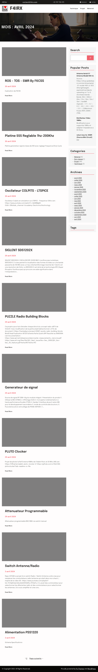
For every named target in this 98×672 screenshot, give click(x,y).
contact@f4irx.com (30, 2)
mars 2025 (78, 205)
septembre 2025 (80, 192)
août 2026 (78, 178)
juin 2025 (77, 199)
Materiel (77, 157)
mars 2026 (78, 185)
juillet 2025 (78, 196)
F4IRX (16, 8)
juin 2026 (77, 182)
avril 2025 (77, 203)
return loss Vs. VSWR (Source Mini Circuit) (84, 136)
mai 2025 (77, 201)
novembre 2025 (80, 189)
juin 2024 (77, 217)
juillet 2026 (78, 180)
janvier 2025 (78, 208)
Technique (78, 164)
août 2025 (78, 194)
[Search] (90, 57)
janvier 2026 (78, 187)
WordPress (92, 669)
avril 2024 (77, 219)
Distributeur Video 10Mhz (83, 119)
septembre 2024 (80, 215)
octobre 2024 (79, 212)
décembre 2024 (80, 210)
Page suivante (36, 658)
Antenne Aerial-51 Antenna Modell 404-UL (85, 75)
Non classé (78, 159)
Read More (8, 96)
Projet (76, 161)
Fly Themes (80, 669)
